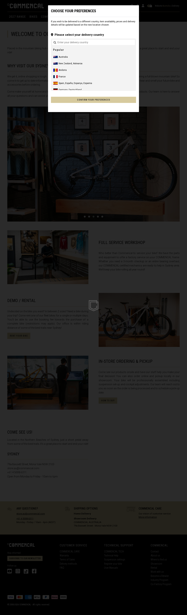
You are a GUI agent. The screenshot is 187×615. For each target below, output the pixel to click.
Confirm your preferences (93, 100)
